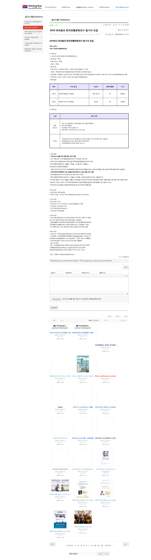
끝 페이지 (108, 545)
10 (95, 545)
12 (102, 545)
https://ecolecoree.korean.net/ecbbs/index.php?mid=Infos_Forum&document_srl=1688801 (75, 34)
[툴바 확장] (126, 275)
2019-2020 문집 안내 (60, 438)
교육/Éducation (104, 7)
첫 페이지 (70, 545)
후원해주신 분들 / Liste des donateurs (33, 50)
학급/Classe (66, 7)
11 (98, 545)
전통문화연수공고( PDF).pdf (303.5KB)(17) (65, 261)
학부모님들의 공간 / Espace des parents (33, 32)
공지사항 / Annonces (31, 27)
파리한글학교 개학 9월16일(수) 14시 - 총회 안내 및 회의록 (92, 469)
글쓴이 (53, 273)
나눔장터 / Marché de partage (31, 38)
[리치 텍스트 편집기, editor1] (89, 284)
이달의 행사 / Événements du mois (33, 22)
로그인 (115, 25)
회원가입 (108, 25)
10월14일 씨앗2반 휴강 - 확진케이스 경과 (64, 376)
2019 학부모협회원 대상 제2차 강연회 (108, 500)
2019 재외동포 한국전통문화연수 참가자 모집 (74, 30)
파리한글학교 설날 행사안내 (105, 469)
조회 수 (110, 316)
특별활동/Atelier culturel (84, 7)
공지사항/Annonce (122, 7)
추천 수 (118, 316)
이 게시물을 (123, 257)
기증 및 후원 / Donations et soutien (33, 44)
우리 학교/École (50, 7)
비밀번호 (68, 273)
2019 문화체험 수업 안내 (82, 527)
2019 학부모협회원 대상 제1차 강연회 (63, 531)
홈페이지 (102, 273)
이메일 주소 (85, 273)
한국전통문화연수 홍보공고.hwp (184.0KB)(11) (97, 261)
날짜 (125, 316)
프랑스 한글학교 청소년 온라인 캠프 (84, 376)
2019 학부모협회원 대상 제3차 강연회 (85, 500)
